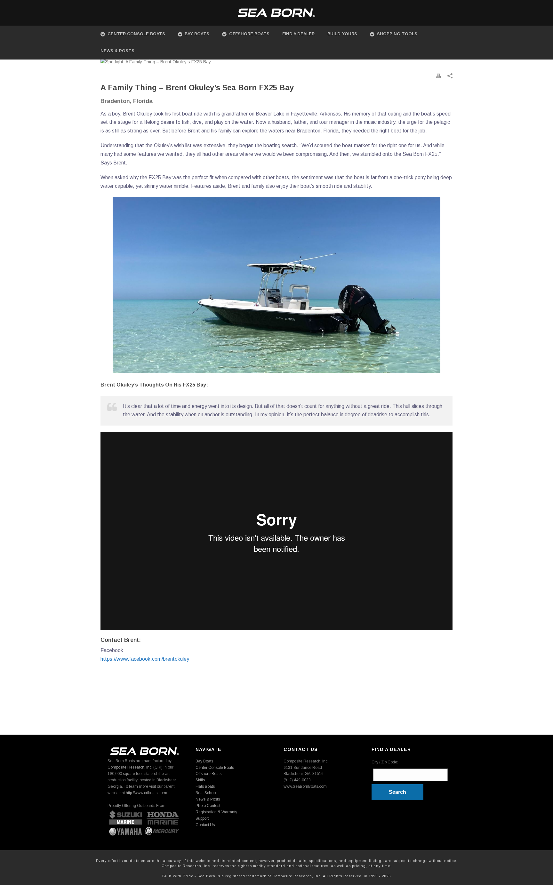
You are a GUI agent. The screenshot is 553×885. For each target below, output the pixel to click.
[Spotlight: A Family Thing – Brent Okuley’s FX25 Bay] (276, 62)
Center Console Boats (136, 33)
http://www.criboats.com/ (146, 793)
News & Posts (117, 50)
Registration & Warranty (216, 812)
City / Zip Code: (385, 762)
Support (202, 818)
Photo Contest (208, 805)
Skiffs (200, 780)
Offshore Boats (249, 33)
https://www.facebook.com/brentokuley (144, 659)
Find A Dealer (298, 33)
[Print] (438, 75)
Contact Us (205, 825)
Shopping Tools (397, 33)
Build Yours (342, 33)
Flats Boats (205, 786)
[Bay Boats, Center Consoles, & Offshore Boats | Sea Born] (276, 13)
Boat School (206, 793)
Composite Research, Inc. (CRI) (135, 767)
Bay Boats (197, 33)
